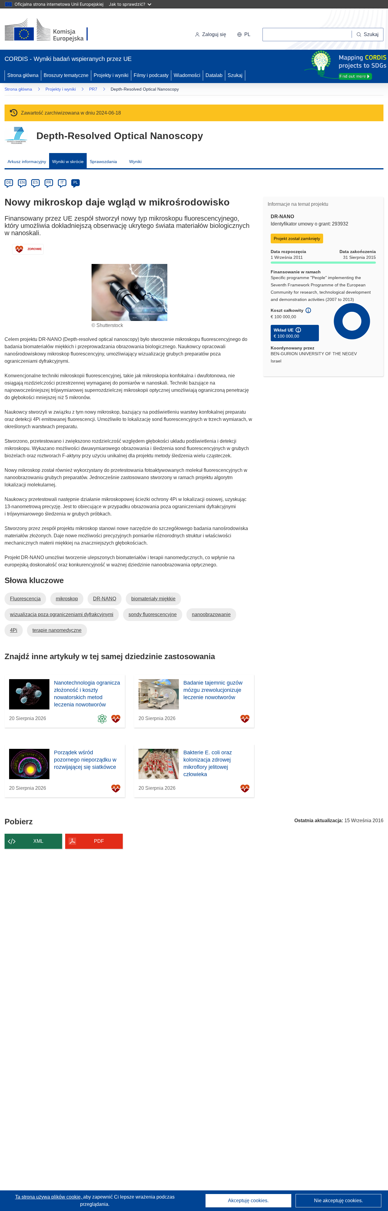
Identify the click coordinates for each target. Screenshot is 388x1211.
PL (75, 182)
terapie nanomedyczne (57, 630)
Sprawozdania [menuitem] (103, 161)
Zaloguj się (214, 34)
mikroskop (67, 598)
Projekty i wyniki (111, 75)
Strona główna (22, 75)
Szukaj (235, 75)
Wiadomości (187, 75)
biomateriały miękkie (153, 598)
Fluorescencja (25, 598)
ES (35, 182)
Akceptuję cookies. (248, 1200)
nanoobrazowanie (211, 614)
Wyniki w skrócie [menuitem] (68, 161)
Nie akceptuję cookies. (338, 1200)
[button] (243, 34)
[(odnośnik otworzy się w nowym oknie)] (53, 30)
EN (22, 182)
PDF (99, 841)
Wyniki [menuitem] (135, 161)
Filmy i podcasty (151, 75)
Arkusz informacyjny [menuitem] (27, 161)
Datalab (214, 75)
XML (38, 841)
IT (62, 182)
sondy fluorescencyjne (153, 614)
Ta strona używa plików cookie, (49, 1196)
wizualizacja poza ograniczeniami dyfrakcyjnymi (61, 614)
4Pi (13, 630)
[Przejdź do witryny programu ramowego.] (16, 135)
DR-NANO (104, 598)
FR (48, 182)
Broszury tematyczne (66, 75)
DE (9, 182)
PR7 (93, 89)
